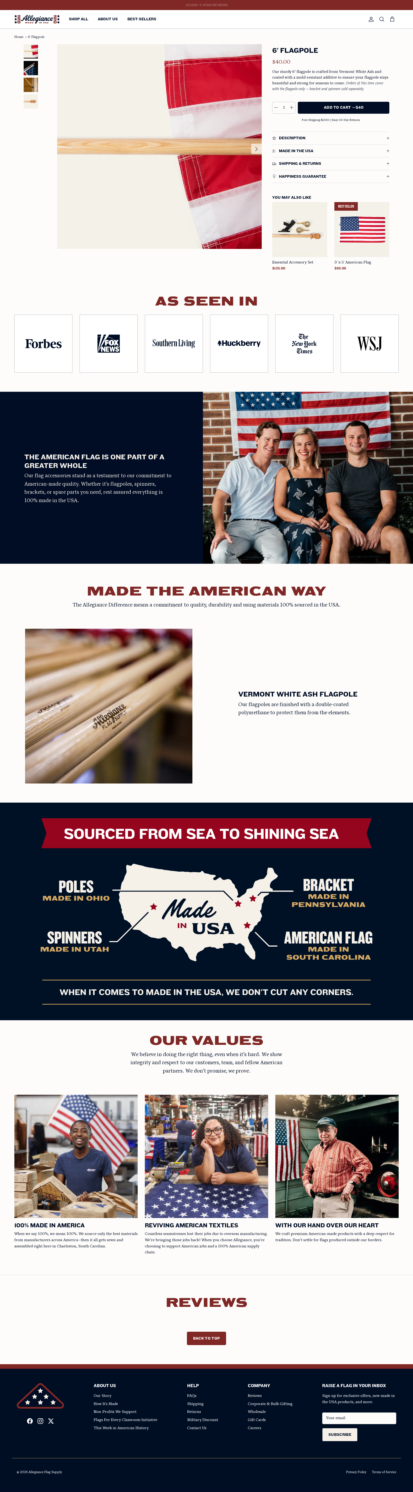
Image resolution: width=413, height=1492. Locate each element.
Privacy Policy (356, 1472)
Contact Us (196, 1428)
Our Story (102, 1396)
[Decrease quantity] (276, 107)
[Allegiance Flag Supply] (37, 19)
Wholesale (257, 1412)
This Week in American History (121, 1428)
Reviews (255, 1396)
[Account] (370, 19)
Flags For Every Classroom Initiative (125, 1420)
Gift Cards (257, 1420)
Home (18, 37)
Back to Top (206, 1338)
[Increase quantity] (291, 107)
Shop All (78, 19)
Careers (254, 1428)
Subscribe (339, 1434)
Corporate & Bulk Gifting (270, 1404)
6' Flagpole (36, 37)
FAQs (191, 1396)
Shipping (195, 1404)
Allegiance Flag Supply (45, 1472)
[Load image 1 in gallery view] (159, 146)
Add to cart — (344, 107)
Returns (194, 1412)
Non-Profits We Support (115, 1412)
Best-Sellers (141, 19)
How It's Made (106, 1404)
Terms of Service (384, 1472)
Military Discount (202, 1420)
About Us (108, 19)
